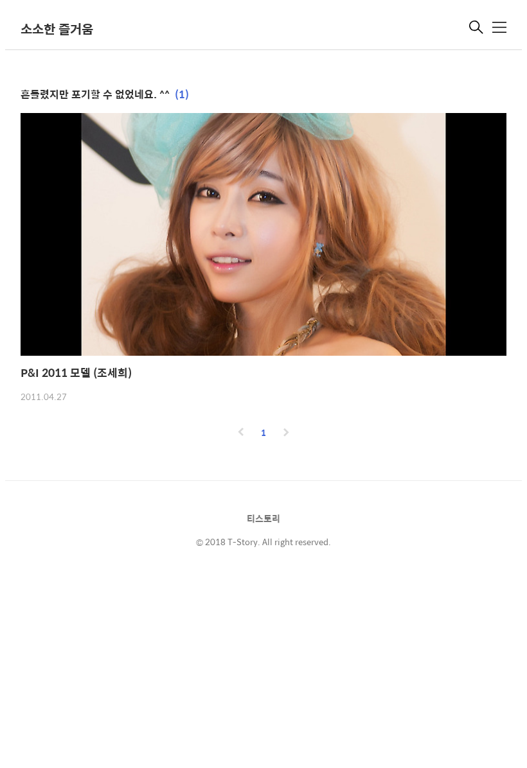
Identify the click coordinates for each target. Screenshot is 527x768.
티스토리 (263, 518)
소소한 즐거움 (57, 29)
